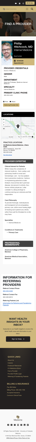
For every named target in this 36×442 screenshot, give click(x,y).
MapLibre (20, 136)
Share (13, 101)
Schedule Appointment (18, 62)
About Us (11, 360)
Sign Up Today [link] (17, 339)
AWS (26, 136)
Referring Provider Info (11, 105)
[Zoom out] (3, 122)
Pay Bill (31, 3)
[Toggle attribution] (32, 137)
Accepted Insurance (13, 392)
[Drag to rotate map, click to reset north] (3, 125)
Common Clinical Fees (14, 395)
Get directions (7, 155)
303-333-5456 (8, 291)
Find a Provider (12, 371)
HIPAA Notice (10, 438)
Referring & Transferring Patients (18, 376)
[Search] (32, 9)
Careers (10, 363)
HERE (29, 136)
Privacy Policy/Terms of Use (22, 438)
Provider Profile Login (15, 374)
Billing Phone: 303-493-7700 (16, 390)
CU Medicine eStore (14, 368)
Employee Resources (14, 365)
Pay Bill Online (11, 387)
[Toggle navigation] (27, 9)
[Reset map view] (3, 128)
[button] (18, 127)
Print (6, 101)
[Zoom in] (3, 119)
